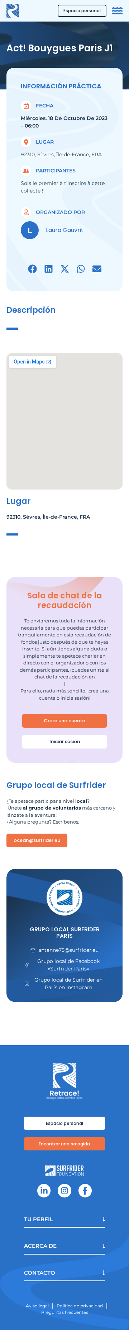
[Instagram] (64, 1190)
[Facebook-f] (85, 1190)
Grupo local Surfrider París (65, 933)
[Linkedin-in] (44, 1190)
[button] (32, 269)
